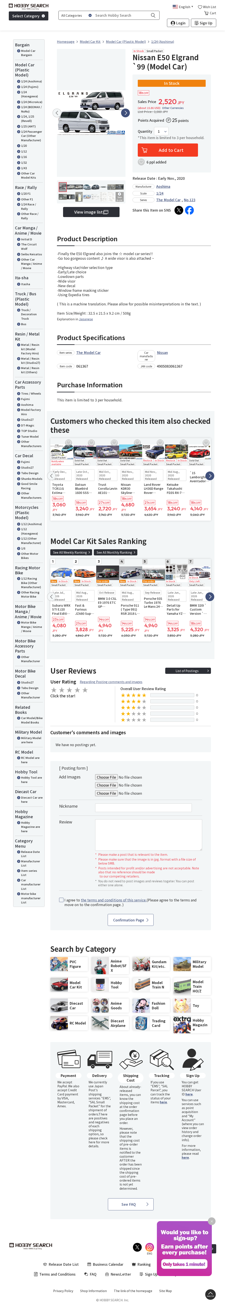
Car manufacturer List (30, 884)
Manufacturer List (30, 863)
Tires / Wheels (31, 393)
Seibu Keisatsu (31, 254)
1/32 (24, 162)
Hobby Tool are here (31, 779)
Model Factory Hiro (31, 412)
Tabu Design (29, 473)
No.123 (189, 199)
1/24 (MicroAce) (31, 102)
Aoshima (27, 404)
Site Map (165, 1291)
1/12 (24, 151)
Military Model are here (31, 740)
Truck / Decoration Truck (29, 314)
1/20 (24, 145)
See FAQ (129, 1204)
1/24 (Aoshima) (31, 81)
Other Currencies (173, 108)
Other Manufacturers (31, 443)
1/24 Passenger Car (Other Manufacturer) (31, 135)
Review (65, 822)
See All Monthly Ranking (114, 552)
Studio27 (27, 419)
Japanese (86, 319)
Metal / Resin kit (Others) (30, 370)
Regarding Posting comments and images (111, 682)
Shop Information (93, 1291)
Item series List (29, 872)
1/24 (159, 193)
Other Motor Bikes (29, 555)
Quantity (145, 131)
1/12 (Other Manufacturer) (31, 540)
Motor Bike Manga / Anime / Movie (31, 626)
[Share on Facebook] (189, 210)
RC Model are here (30, 760)
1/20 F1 (26, 193)
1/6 (23, 548)
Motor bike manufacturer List (30, 898)
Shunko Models (31, 479)
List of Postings (187, 671)
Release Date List (30, 854)
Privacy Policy (63, 1291)
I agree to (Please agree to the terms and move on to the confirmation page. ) (130, 902)
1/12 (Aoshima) (31, 524)
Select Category (26, 15)
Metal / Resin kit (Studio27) (30, 360)
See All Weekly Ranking (70, 552)
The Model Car (168, 199)
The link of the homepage (133, 1291)
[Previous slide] (57, 113)
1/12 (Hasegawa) (29, 531)
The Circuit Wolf (29, 246)
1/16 (24, 157)
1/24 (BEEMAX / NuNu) (31, 109)
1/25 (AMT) (28, 126)
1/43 (24, 168)
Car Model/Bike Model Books (32, 720)
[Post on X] (178, 210)
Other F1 (27, 199)
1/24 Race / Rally (28, 206)
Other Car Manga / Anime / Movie (31, 263)
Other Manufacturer (30, 659)
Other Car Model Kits (28, 175)
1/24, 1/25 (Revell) (27, 118)
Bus (23, 324)
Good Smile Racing (29, 486)
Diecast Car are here (32, 799)
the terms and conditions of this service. (114, 900)
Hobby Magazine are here (30, 826)
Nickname (68, 806)
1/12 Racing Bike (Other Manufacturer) (31, 582)
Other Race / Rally (29, 216)
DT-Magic (27, 425)
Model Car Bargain (28, 53)
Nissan (162, 352)
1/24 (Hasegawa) (29, 94)
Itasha (25, 284)
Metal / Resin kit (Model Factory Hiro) (30, 349)
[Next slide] (125, 113)
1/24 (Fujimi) (29, 87)
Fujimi (25, 399)
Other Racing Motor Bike (30, 594)
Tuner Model (30, 436)
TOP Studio (29, 431)
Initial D (26, 239)
